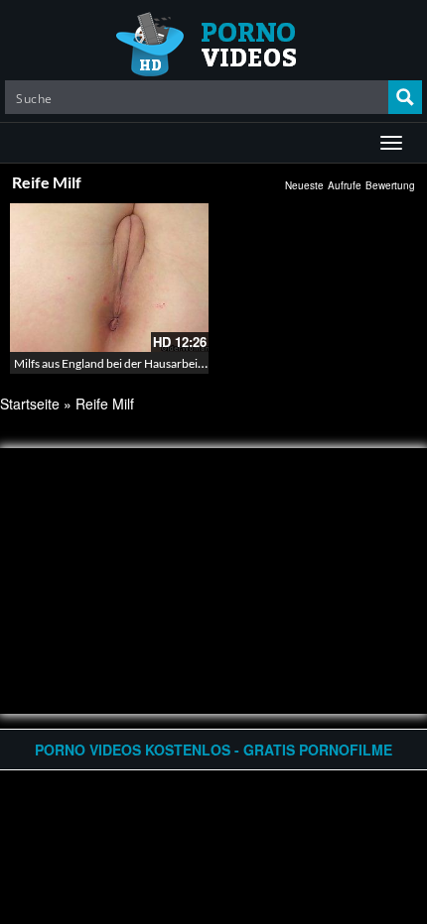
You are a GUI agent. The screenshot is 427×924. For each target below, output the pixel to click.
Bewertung (390, 185)
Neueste (304, 185)
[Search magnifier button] (405, 97)
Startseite (30, 403)
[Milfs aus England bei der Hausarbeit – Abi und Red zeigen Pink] (109, 277)
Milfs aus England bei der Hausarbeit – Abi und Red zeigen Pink (175, 363)
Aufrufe (344, 185)
